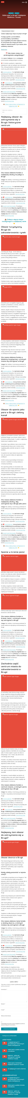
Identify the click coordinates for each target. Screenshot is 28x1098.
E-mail (3, 1010)
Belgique (11, 13)
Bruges (17, 13)
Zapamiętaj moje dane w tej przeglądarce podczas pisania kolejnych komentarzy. (13, 1024)
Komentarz (4, 989)
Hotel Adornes (9, 83)
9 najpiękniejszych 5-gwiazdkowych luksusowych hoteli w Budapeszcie (16, 1043)
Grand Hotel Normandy (9, 91)
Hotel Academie (7, 72)
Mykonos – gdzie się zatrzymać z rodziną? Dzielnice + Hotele (14, 1057)
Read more (4, 49)
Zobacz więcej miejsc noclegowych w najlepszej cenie (14, 220)
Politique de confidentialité (9, 1035)
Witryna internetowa (6, 1015)
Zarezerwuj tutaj (19, 79)
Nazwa (3, 1004)
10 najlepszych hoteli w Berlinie (17, 1068)
